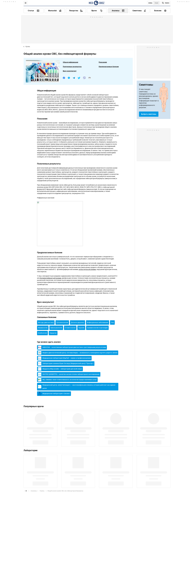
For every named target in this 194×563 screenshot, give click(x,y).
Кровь (27, 46)
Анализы (34, 491)
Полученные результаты (72, 66)
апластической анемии (87, 269)
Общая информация (70, 62)
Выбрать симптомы (148, 114)
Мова (150, 3)
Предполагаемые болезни (109, 66)
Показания (103, 62)
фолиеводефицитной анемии (50, 278)
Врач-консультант (69, 71)
